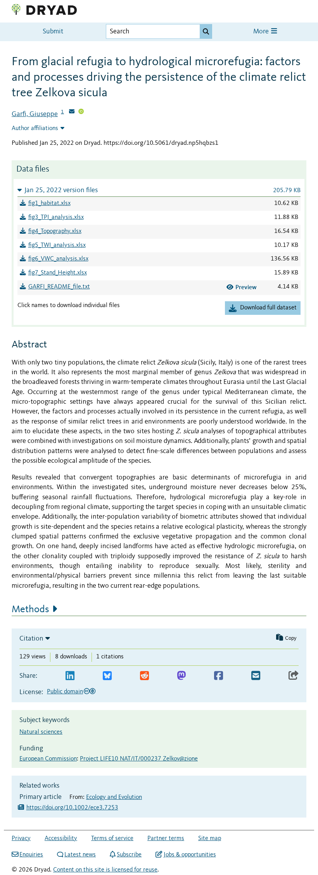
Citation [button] (31, 638)
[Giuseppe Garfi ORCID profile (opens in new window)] (81, 112)
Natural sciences (40, 732)
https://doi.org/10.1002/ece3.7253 (72, 808)
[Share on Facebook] (218, 676)
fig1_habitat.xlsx (49, 203)
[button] (159, 190)
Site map (209, 838)
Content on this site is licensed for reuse (105, 870)
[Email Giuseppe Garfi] (71, 112)
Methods (30, 609)
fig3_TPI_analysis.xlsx (56, 217)
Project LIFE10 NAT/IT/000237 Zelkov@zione (139, 759)
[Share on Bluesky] (107, 676)
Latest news (80, 855)
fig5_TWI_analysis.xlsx (57, 245)
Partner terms (165, 838)
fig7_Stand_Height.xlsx (57, 273)
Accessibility (61, 838)
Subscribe (129, 855)
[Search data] (206, 31)
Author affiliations (35, 128)
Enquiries (31, 855)
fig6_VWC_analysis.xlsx (58, 259)
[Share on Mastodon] (181, 676)
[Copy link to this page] (294, 676)
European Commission (48, 759)
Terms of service (112, 838)
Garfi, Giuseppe (35, 114)
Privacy (21, 838)
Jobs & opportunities (190, 855)
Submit (53, 31)
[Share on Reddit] (144, 676)
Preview (246, 287)
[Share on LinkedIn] (70, 676)
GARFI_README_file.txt (59, 287)
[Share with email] (255, 676)
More (261, 31)
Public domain (65, 692)
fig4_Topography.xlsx (54, 231)
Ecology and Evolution (114, 797)
